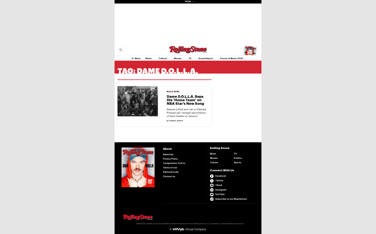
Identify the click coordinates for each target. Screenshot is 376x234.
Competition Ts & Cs (174, 163)
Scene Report (205, 58)
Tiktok (218, 185)
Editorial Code (170, 172)
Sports (237, 162)
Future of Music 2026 (231, 58)
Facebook (220, 176)
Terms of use (170, 168)
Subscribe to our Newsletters (231, 199)
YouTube (220, 194)
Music (149, 58)
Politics (238, 158)
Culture (163, 58)
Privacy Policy (170, 159)
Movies (177, 58)
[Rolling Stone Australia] (188, 51)
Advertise (168, 154)
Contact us (169, 176)
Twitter (219, 180)
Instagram (220, 190)
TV (189, 58)
